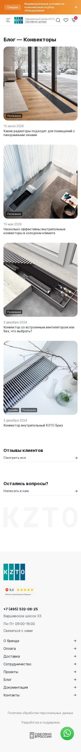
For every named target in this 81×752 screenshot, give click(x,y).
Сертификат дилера (35, 21)
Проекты (10, 672)
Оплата (9, 648)
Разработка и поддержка (41, 722)
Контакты (11, 695)
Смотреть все (14, 458)
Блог (7, 679)
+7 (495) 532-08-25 (20, 609)
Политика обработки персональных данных (40, 713)
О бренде (11, 641)
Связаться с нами (18, 630)
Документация (15, 687)
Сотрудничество (17, 664)
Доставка (11, 656)
